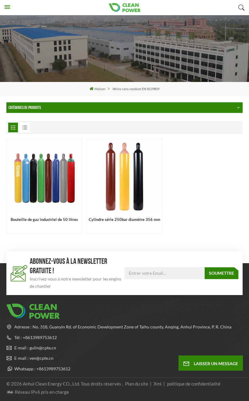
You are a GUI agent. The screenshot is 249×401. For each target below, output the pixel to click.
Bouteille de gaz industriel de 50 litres (44, 219)
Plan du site (137, 383)
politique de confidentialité (193, 383)
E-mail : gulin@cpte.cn (35, 347)
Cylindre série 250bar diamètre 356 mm (124, 219)
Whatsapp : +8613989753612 (42, 368)
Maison (99, 89)
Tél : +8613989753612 (35, 337)
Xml (158, 383)
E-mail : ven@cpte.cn (33, 358)
